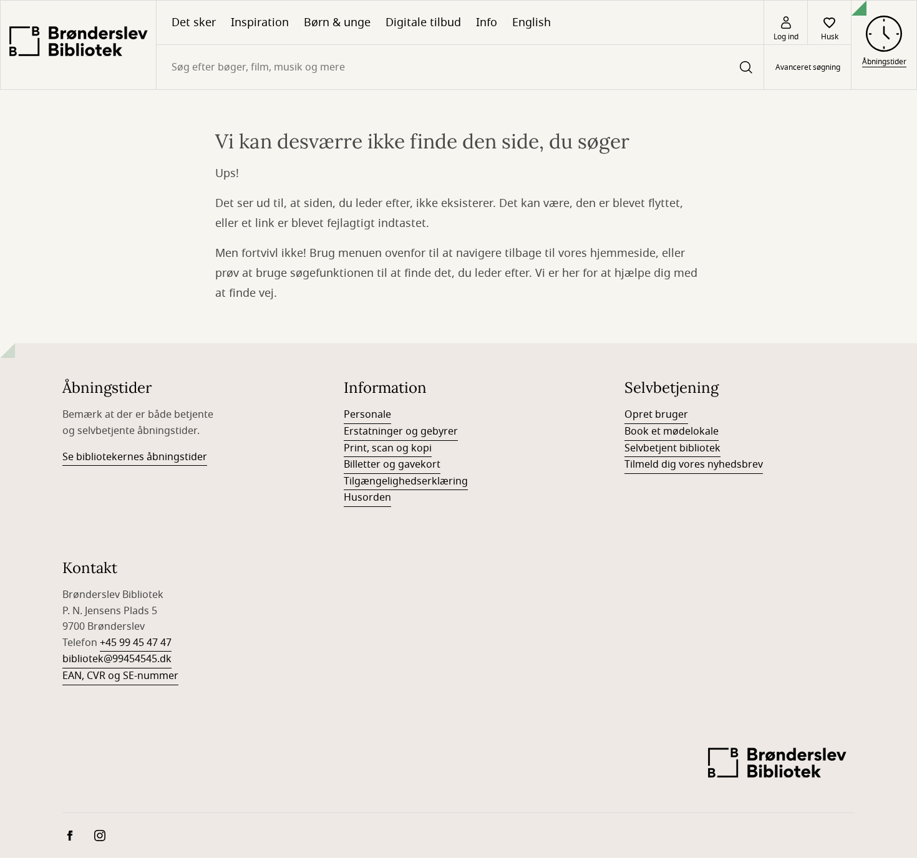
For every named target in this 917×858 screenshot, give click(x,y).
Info (486, 22)
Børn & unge (337, 22)
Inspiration (260, 22)
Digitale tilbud (423, 22)
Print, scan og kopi (388, 448)
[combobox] (460, 67)
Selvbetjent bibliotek (672, 448)
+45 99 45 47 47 (136, 642)
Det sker (194, 22)
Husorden (367, 497)
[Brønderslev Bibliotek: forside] (78, 45)
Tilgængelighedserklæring (406, 481)
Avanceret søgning (807, 67)
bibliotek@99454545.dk (117, 659)
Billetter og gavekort (392, 464)
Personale (367, 414)
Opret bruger (656, 414)
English (531, 22)
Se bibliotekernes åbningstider (134, 457)
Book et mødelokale (671, 431)
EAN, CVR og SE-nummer (120, 675)
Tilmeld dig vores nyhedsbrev (693, 464)
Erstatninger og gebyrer (401, 431)
